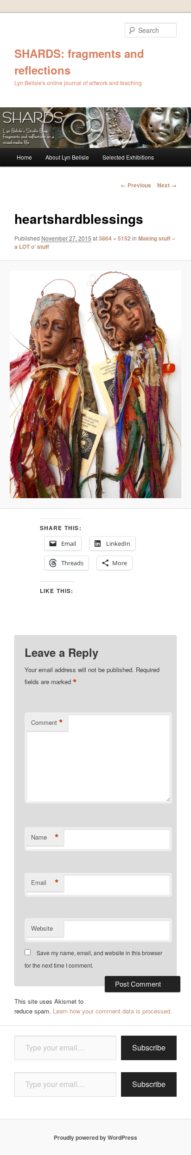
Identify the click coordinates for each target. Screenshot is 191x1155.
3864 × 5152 (115, 238)
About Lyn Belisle (67, 157)
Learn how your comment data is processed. (112, 1011)
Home (24, 157)
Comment (47, 722)
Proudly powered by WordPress (95, 1137)
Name (45, 837)
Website (42, 928)
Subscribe (149, 1047)
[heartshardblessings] (95, 384)
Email (45, 882)
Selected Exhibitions (128, 157)
